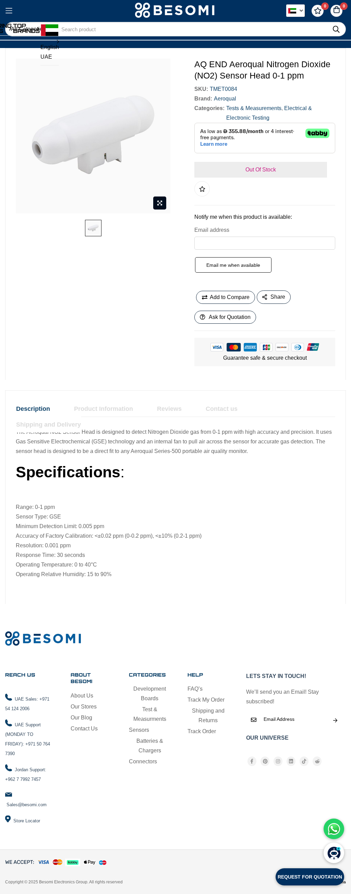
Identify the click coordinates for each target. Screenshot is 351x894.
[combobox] (191, 29)
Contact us (222, 408)
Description (33, 408)
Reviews (169, 408)
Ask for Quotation (230, 317)
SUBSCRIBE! (335, 720)
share (277, 297)
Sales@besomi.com (27, 804)
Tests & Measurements (253, 108)
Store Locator (26, 820)
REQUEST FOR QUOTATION (310, 877)
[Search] (336, 29)
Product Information (103, 408)
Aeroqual (225, 99)
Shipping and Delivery (48, 424)
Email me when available (233, 265)
